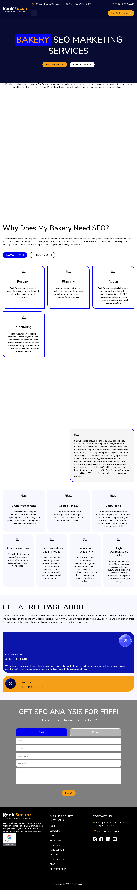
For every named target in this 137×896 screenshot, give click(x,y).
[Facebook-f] (101, 839)
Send (67, 793)
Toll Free (27, 682)
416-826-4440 (16, 659)
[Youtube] (115, 839)
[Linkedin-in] (108, 839)
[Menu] (34, 13)
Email (41, 732)
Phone (95, 732)
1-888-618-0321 (33, 687)
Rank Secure (77, 884)
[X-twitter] (95, 839)
